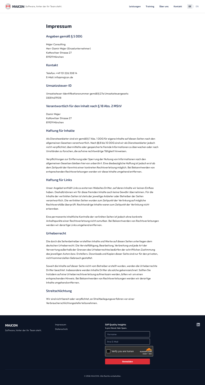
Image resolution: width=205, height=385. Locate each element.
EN (197, 6)
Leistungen (135, 6)
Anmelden (127, 361)
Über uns (163, 6)
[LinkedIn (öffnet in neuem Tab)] (198, 343)
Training (150, 6)
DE (190, 6)
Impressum (60, 324)
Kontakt (178, 6)
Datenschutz (61, 329)
